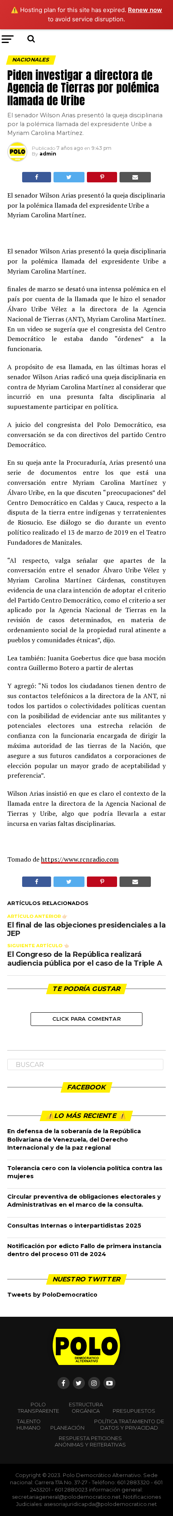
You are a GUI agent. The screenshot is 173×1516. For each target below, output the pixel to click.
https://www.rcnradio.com (80, 859)
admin (47, 154)
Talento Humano (28, 1424)
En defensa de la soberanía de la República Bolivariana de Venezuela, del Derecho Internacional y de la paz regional (74, 1139)
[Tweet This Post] (69, 177)
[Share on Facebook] (36, 177)
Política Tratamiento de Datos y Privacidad (129, 1424)
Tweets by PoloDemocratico (52, 1294)
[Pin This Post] (102, 177)
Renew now (145, 10)
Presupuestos (134, 1411)
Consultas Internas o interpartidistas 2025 (74, 1225)
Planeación (67, 1428)
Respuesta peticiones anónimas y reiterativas (90, 1441)
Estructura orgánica (86, 1408)
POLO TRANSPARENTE (38, 1408)
